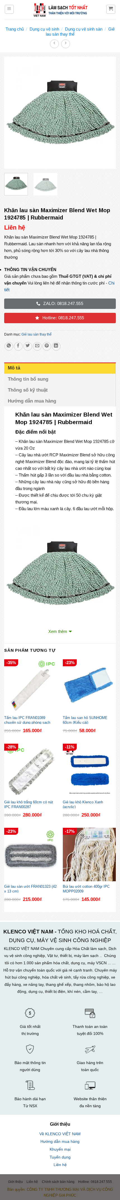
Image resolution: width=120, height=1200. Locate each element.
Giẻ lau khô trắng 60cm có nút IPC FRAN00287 (28, 804)
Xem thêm (57, 631)
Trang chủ (15, 29)
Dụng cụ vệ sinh (44, 29)
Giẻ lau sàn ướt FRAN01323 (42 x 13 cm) (30, 888)
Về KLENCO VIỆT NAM (60, 1134)
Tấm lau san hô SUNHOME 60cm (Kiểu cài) (85, 720)
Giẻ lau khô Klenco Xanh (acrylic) (83, 804)
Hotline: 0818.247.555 (95, 1182)
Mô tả (14, 368)
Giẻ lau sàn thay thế (36, 334)
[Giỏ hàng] (111, 9)
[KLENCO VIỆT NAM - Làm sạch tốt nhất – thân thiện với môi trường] (60, 10)
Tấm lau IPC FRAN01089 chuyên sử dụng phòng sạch (27, 720)
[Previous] (13, 112)
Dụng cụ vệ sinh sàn (83, 29)
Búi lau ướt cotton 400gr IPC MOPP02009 (86, 888)
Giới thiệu (15, 1182)
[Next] (107, 112)
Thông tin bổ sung (28, 379)
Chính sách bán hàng (58, 1182)
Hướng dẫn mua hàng (32, 401)
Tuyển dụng (60, 1157)
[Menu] (9, 9)
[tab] (60, 367)
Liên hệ (60, 1165)
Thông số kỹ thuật (28, 390)
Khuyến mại (60, 1149)
